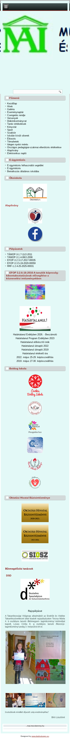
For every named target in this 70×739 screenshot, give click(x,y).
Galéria (11, 109)
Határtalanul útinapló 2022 (35, 346)
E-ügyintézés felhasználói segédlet (25, 165)
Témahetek (13, 141)
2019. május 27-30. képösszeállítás (35, 361)
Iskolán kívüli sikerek (18, 135)
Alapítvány (12, 150)
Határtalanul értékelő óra (35, 353)
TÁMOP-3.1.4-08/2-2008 (19, 257)
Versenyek (12, 118)
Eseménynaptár (15, 112)
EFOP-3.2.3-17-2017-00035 (21, 260)
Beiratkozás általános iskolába (23, 171)
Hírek (10, 106)
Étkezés (11, 138)
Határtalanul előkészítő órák (35, 342)
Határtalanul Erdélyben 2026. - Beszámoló (35, 334)
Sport (10, 129)
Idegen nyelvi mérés (17, 144)
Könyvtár (12, 127)
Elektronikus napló (16, 153)
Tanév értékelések (16, 124)
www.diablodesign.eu (40, 736)
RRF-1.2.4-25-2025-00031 (20, 266)
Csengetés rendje (16, 115)
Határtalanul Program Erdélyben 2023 (35, 338)
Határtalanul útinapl (31, 349)
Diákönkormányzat (17, 121)
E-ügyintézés (14, 168)
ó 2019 (44, 349)
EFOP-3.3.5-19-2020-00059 (21, 263)
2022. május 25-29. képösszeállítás (35, 357)
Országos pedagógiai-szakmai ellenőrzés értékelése (34, 147)
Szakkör (11, 132)
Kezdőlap (12, 103)
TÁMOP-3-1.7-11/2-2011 (19, 254)
